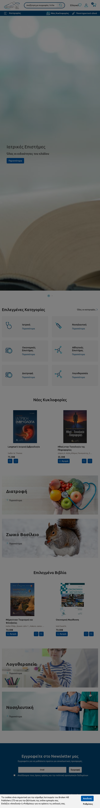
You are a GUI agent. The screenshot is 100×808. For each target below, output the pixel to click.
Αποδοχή (87, 798)
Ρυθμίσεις (88, 804)
